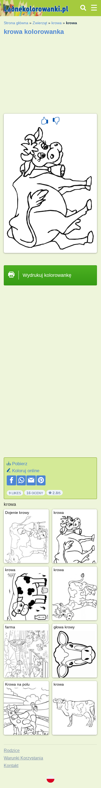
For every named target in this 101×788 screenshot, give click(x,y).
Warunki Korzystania (23, 758)
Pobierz (19, 463)
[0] (56, 121)
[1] (44, 121)
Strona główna (16, 23)
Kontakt (11, 765)
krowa (56, 23)
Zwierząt (40, 23)
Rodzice (12, 750)
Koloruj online (25, 470)
